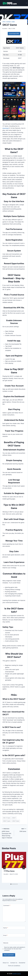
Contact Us (13, 962)
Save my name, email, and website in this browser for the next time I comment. (14, 948)
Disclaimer (22, 962)
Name (5, 928)
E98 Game (23, 830)
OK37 (14, 817)
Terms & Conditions (14, 965)
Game (13, 21)
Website (5, 943)
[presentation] (14, 860)
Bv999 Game (17, 973)
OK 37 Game (6, 817)
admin (5, 28)
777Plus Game (9, 871)
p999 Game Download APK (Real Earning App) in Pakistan (7, 833)
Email (5, 935)
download (5, 128)
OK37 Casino (6, 821)
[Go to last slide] (4, 867)
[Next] (23, 867)
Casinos (8, 21)
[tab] (10, 884)
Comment (6, 905)
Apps (3, 21)
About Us (6, 962)
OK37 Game (15, 821)
